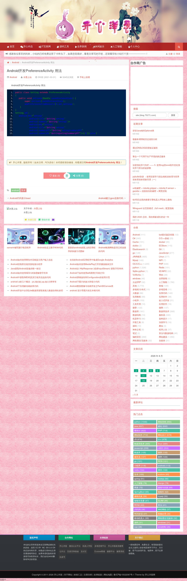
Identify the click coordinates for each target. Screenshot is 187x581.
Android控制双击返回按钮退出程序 (26, 264)
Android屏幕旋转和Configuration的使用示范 (90, 277)
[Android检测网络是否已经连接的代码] (112, 235)
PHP (161, 263)
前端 (161, 285)
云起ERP (137, 282)
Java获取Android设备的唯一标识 (26, 268)
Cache (136, 241)
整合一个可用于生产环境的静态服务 (149, 156)
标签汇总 (78, 574)
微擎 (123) (163, 456)
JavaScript (164, 252)
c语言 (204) (163, 448)
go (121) (138, 461)
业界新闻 (82, 46)
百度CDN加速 (73, 551)
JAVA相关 (137, 256)
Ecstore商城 (100, 551)
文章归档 (88, 574)
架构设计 (163, 318)
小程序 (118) (140, 465)
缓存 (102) (163, 469)
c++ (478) (162, 439)
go (134, 252)
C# (134, 238)
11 (143, 375)
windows (137, 278)
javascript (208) (141, 448)
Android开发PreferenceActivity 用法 (34, 70)
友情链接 (98, 574)
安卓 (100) (139, 474)
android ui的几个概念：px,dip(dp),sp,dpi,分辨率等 (33, 281)
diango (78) (163, 483)
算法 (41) (162, 504)
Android (15, 62)
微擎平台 (111, 551)
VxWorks (137, 274)
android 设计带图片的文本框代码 (85, 290)
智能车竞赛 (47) (141, 500)
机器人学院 (87, 546)
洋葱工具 (137, 322)
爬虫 (161, 325)
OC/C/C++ (137, 263)
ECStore (163, 245)
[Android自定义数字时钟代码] (51, 235)
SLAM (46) (163, 500)
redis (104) (139, 469)
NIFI (161, 260)
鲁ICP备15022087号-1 (124, 574)
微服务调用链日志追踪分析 (145, 139)
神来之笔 (137, 329)
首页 (11, 46)
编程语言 (137, 336)
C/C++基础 (164, 238)
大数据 (136, 293)
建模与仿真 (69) (165, 487)
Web (161, 274)
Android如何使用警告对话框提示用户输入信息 (32, 259)
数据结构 (137, 314)
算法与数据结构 (166, 333)
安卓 (23, 190)
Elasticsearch (139, 249)
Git (160, 249)
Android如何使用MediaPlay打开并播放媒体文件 (91, 264)
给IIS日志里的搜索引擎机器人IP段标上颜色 (152, 199)
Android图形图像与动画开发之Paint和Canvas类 (91, 286)
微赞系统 (120, 551)
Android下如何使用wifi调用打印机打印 (87, 272)
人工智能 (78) (140, 483)
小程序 (136, 300)
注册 (170, 53)
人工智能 (117, 46)
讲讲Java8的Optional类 (143, 130)
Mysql (135, 260)
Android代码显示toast (20, 198)
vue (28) (138, 526)
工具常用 (137, 303)
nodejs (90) (163, 478)
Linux (161, 256)
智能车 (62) (163, 491)
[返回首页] (8, 62)
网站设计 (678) (165, 434)
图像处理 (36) (164, 513)
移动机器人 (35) (141, 518)
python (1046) (140, 421)
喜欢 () (56, 175)
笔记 (135, 333)
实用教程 (137, 296)
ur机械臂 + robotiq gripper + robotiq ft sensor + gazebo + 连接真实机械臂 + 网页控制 (154, 189)
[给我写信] (53, 220)
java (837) (139, 426)
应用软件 (163, 303)
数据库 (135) (140, 452)
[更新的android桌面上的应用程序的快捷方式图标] (81, 235)
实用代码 (163, 293)
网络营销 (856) (165, 421)
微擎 (135, 307)
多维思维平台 (100, 546)
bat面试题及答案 (166, 234)
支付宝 (83, 551)
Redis (161, 267)
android (15, 190)
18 (143, 380)
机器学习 (137, 318)
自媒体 (162, 340)
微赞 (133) (163, 452)
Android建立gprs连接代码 (110, 198)
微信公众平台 (74, 546)
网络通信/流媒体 (140, 340)
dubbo (135, 245)
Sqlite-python (139, 271)
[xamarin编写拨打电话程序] (20, 235)
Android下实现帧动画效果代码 (24, 286)
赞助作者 (46, 219)
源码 (135, 325)
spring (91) (139, 478)
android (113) (164, 465)
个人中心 (135, 46)
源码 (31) (138, 522)
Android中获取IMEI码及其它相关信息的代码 (31, 277)
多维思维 (163, 289)
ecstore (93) (163, 474)
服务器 (162, 314)
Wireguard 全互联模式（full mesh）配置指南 (153, 208)
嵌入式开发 (164, 300)
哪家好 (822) (140, 430)
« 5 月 (135, 394)
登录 (178, 53)
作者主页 (32, 219)
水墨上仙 (27, 77)
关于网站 (68, 574)
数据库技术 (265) (142, 443)
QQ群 (131, 54)
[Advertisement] (60, 145)
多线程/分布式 (139, 289)
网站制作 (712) (141, 434)
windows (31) (164, 522)
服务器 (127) (140, 456)
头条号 (62, 556)
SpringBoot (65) (141, 491)
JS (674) (138, 439)
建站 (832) (163, 426)
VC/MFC (163, 271)
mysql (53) (163, 496)
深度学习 (163, 322)
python (136, 267)
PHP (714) (163, 430)
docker (162, 241)
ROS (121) (163, 461)
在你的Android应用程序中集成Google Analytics (91, 259)
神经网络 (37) (164, 509)
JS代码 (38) (139, 509)
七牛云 (62, 551)
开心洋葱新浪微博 (115, 546)
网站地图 (108, 574)
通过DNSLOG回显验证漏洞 (145, 147)
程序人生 (163, 329)
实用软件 (163, 296)
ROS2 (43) (139, 504)
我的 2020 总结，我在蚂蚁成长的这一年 (151, 216)
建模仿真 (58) (140, 496)
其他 (135, 285)
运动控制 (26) (164, 526)
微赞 (161, 307)
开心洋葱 (63, 546)
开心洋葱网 (150, 574)
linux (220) (163, 443)
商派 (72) (138, 487)
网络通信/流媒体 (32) (167, 518)
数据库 (136, 311)
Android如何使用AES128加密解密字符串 (29, 272)
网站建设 (163, 336)
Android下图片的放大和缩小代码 (84, 281)
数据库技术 (164, 311)
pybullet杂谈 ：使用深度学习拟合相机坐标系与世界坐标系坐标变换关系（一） (156, 178)
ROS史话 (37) (140, 513)
